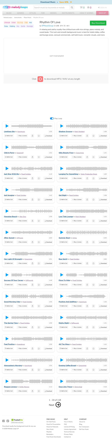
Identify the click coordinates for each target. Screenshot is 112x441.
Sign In (103, 7)
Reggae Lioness (10, 387)
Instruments (18, 18)
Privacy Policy (68, 434)
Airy (18, 26)
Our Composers (84, 427)
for (43, 13)
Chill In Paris (9, 153)
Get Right (63, 195)
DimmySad (78, 387)
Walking (12, 26)
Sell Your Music (84, 429)
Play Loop (58, 118)
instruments (68, 13)
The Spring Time (11, 323)
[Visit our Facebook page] (3, 421)
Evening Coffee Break (67, 365)
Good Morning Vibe (12, 302)
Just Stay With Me (11, 174)
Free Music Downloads (53, 437)
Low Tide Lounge (66, 216)
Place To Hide (64, 280)
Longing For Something (68, 174)
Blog (80, 424)
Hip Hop (20, 22)
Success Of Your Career (13, 280)
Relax (6, 26)
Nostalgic (30, 26)
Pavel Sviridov (26, 174)
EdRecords (29, 280)
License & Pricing (69, 427)
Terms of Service (69, 432)
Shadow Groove (65, 131)
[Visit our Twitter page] (8, 421)
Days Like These (65, 387)
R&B (26, 22)
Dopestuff (20, 153)
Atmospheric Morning (13, 365)
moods (53, 13)
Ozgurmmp (80, 153)
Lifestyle (7, 22)
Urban (13, 22)
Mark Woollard (79, 132)
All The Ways (64, 344)
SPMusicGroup (47, 26)
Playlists (49, 432)
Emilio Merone (24, 387)
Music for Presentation (53, 424)
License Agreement (70, 429)
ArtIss (75, 238)
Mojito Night (64, 323)
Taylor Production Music (89, 174)
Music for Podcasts (52, 427)
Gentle (23, 26)
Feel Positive (9, 344)
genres (20, 13)
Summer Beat (64, 238)
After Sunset (9, 238)
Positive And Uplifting (68, 302)
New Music (49, 429)
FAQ (65, 424)
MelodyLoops (8, 18)
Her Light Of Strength (13, 259)
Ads (30, 22)
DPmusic (20, 238)
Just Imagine (9, 195)
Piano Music (27, 18)
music (9, 13)
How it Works (86, 13)
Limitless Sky (9, 131)
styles (32, 13)
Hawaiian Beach (10, 216)
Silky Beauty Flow (66, 153)
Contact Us (67, 437)
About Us (82, 422)
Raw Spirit (63, 259)
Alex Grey (23, 217)
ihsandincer (21, 344)
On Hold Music (51, 422)
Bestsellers (49, 434)
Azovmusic (21, 132)
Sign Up (102, 13)
